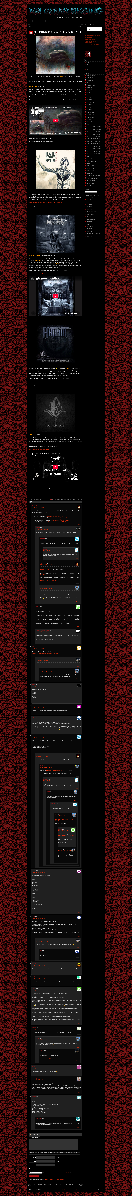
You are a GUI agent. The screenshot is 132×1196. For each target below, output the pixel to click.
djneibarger (35, 1078)
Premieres (89, 160)
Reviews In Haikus (90, 165)
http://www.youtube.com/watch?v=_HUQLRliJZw (56, 521)
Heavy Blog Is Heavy (91, 213)
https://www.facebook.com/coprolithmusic (39, 449)
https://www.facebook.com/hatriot (37, 381)
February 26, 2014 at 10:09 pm (38, 1098)
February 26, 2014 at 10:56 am (42, 756)
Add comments (78, 34)
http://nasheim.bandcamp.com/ (46, 574)
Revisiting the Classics (91, 166)
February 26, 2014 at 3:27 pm (38, 1029)
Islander (36, 499)
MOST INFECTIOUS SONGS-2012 (94, 131)
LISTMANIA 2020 (90, 111)
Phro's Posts (89, 158)
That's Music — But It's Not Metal (93, 177)
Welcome (89, 185)
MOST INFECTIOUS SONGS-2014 (94, 134)
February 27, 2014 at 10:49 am (42, 1119)
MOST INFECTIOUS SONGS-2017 (94, 139)
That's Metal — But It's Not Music (93, 175)
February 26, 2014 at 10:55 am (38, 918)
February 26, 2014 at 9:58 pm (49, 550)
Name (34, 1157)
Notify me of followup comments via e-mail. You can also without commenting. (60, 1172)
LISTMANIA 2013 (90, 99)
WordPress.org (90, 69)
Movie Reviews (90, 155)
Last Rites (89, 218)
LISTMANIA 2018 (90, 107)
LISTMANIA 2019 (90, 109)
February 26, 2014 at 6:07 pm (46, 671)
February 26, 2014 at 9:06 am (38, 737)
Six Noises (89, 224)
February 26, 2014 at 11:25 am (38, 965)
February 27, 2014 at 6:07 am (42, 941)
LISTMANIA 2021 (90, 112)
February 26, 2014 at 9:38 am (42, 607)
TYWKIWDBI (89, 235)
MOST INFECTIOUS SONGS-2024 (94, 151)
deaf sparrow (89, 206)
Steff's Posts (89, 173)
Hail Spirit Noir (63, 499)
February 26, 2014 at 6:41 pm (49, 780)
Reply (79, 524)
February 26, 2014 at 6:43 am (42, 660)
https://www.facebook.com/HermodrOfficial (48, 580)
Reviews (88, 163)
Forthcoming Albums (91, 89)
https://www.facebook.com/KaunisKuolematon (40, 273)
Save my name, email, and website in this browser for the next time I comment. (45, 1170)
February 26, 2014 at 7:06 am (46, 540)
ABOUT (74, 21)
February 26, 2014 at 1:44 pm (42, 631)
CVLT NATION (90, 204)
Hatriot (67, 499)
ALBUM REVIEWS (58, 21)
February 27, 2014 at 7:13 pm (46, 1052)
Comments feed (90, 67)
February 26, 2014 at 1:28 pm (38, 990)
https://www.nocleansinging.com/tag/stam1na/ (49, 1058)
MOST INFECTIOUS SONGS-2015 (94, 136)
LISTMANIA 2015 (90, 102)
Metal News (89, 121)
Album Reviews (90, 77)
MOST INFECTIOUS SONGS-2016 (94, 138)
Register (88, 62)
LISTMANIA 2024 (90, 117)
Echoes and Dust (90, 209)
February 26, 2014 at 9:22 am (46, 564)
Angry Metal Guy (90, 197)
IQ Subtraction (90, 94)
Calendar (89, 82)
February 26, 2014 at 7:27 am (38, 686)
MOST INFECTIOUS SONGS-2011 (94, 129)
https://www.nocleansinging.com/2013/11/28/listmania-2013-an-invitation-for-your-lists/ (50, 998)
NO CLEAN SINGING (37, 1189)
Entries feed (89, 66)
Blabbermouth (90, 201)
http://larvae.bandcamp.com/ (45, 569)
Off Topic (88, 156)
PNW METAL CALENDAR (39, 21)
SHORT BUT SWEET (91, 170)
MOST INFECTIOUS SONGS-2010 (94, 128)
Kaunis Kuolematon (72, 499)
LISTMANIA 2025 (90, 119)
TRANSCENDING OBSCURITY (93, 233)
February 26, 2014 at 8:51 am (38, 718)
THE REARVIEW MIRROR (92, 178)
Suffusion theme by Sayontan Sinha (97, 1189)
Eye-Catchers (89, 87)
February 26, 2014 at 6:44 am (42, 529)
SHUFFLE (89, 172)
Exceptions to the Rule (91, 85)
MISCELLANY (90, 123)
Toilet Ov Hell (89, 231)
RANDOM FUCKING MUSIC (40, 34)
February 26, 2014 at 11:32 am (38, 978)
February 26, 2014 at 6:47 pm (53, 792)
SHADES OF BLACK (91, 168)
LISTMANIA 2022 (90, 114)
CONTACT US (80, 21)
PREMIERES (68, 21)
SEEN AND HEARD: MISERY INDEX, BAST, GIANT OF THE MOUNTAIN (69, 25)
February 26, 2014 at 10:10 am (38, 872)
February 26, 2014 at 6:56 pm (57, 805)
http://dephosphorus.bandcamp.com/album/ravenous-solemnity (45, 653)
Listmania (89, 95)
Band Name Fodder (91, 79)
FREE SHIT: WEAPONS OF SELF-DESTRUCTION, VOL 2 (39, 25)
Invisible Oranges (90, 214)
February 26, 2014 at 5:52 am (38, 507)
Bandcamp (89, 199)
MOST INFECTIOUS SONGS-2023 (94, 150)
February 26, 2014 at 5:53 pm (46, 588)
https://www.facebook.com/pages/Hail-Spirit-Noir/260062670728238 (45, 202)
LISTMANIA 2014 (90, 100)
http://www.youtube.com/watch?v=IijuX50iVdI (55, 519)
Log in (88, 64)
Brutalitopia (89, 202)
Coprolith (58, 499)
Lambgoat (89, 216)
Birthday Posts (90, 80)
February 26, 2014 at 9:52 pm (38, 1079)
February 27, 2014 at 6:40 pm (61, 815)
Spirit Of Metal (90, 226)
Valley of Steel (90, 236)
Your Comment (35, 1137)
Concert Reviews (90, 84)
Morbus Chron (79, 499)
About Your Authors (91, 75)
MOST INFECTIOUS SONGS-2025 (94, 153)
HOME (29, 21)
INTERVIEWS (50, 21)
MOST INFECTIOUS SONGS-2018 (94, 141)
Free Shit (88, 90)
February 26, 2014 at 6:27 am (38, 648)
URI (35, 1165)
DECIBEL (89, 207)
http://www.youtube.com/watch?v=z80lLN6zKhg (56, 515)
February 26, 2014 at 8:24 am (38, 707)
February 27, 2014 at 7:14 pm (64, 850)
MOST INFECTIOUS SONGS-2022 (94, 148)
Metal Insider (89, 221)
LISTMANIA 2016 (90, 104)
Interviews (89, 92)
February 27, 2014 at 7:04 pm (64, 830)
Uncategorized (90, 182)
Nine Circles (89, 223)
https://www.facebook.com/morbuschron (38, 103)
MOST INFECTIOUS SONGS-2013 (94, 133)
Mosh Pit (88, 124)
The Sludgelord (90, 229)
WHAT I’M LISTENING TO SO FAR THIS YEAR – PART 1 (57, 32)
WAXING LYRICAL (90, 183)
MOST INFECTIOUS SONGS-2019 (94, 143)
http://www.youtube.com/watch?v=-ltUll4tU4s (60, 520)
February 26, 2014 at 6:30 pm (42, 1039)
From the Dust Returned (92, 211)
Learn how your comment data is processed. (54, 1179)
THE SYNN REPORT (91, 180)
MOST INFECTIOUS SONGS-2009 (94, 126)
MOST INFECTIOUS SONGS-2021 (94, 146)
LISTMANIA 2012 (90, 97)
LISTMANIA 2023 (90, 116)
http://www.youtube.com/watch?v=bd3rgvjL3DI (57, 517)
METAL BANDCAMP (91, 219)
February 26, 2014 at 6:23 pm (46, 767)
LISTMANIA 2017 (90, 106)
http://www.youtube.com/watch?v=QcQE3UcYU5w (56, 770)
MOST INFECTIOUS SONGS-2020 (94, 144)
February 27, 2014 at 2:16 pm (46, 952)
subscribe (67, 1172)
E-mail (34, 1161)
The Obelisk (89, 228)
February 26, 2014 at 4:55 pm (38, 1068)
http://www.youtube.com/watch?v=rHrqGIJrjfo (54, 516)
